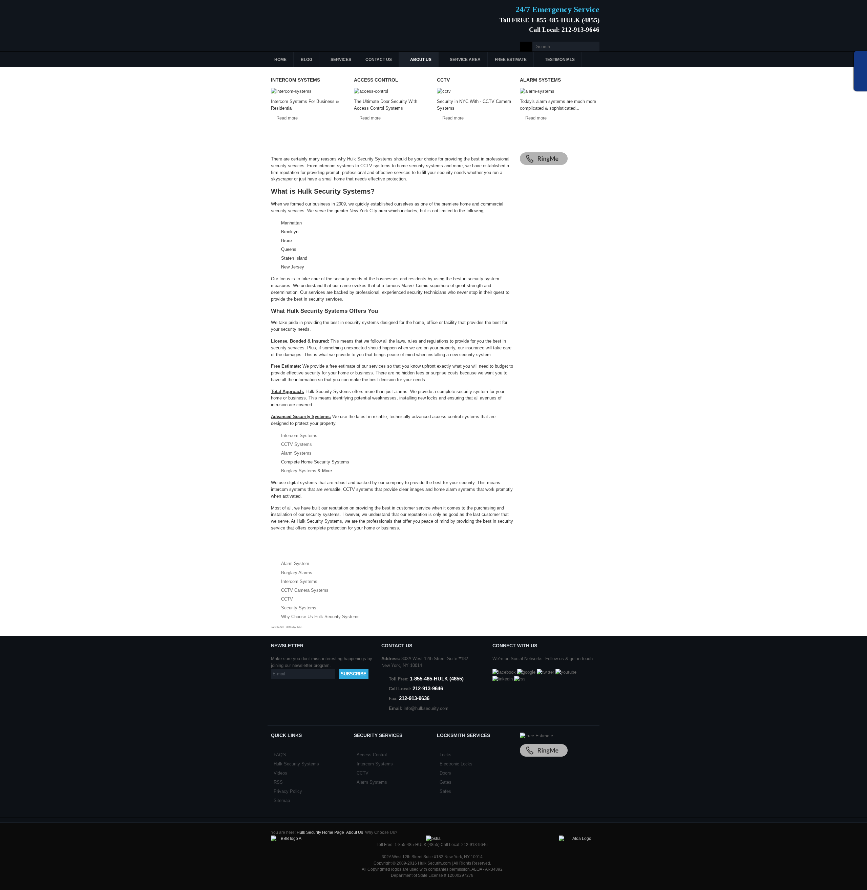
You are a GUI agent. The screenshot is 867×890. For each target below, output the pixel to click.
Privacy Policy (288, 791)
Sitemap (282, 800)
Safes (445, 791)
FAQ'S (280, 754)
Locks (445, 754)
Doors (445, 773)
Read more (287, 118)
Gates (445, 782)
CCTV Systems (296, 444)
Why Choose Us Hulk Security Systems (320, 616)
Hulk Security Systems (296, 763)
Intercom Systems (299, 435)
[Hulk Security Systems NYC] (317, 17)
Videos (280, 773)
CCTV (287, 599)
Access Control (372, 754)
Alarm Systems (296, 453)
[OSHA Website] (433, 838)
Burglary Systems (298, 470)
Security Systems (298, 607)
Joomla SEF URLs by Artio (286, 627)
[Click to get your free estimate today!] (536, 735)
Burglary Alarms (296, 572)
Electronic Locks (456, 763)
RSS (278, 782)
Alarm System (295, 563)
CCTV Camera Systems (305, 590)
